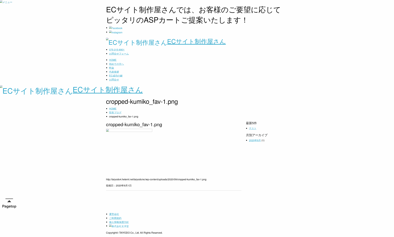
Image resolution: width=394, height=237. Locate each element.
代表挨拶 (114, 71)
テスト (252, 128)
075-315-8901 (117, 49)
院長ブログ (115, 112)
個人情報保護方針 (119, 222)
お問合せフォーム (119, 53)
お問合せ (114, 79)
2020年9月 (255, 140)
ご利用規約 (115, 218)
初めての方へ (116, 64)
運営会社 (114, 214)
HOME (113, 60)
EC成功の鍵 (116, 75)
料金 (111, 67)
